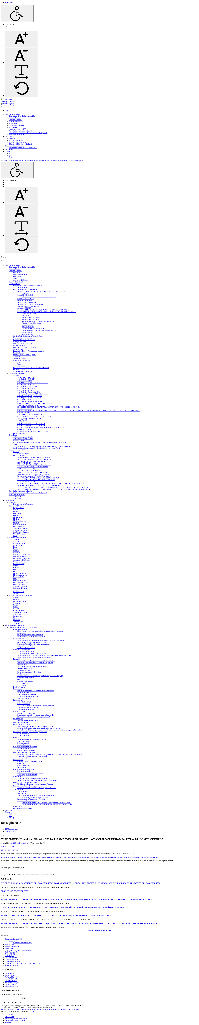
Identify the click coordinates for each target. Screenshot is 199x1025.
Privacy (3, 1009)
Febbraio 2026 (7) (11, 977)
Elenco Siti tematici (23, 1009)
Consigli (13, 941)
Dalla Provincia (11, 952)
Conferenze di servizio (13, 961)
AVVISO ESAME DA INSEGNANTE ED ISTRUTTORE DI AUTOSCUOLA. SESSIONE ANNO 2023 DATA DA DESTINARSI (56, 915)
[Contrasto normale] (6, 26)
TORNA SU (9, 2)
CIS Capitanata (11, 958)
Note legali (11, 1009)
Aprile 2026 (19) (10, 973)
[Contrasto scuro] (6, 28)
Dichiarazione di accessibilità (41, 1009)
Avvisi (9, 948)
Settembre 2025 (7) (11, 986)
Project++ (34, 1011)
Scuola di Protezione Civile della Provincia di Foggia (23, 963)
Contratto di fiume (12, 959)
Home (7, 828)
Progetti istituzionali (12, 946)
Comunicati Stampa (13, 939)
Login (7, 110)
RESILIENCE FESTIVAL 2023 (14, 891)
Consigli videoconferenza (22, 943)
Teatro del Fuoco (11, 965)
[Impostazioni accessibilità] (17, 13)
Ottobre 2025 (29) (11, 984)
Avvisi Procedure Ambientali (19, 843)
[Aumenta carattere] (21, 39)
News (9, 944)
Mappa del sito (74, 1009)
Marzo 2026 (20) (10, 975)
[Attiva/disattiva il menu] (1, 260)
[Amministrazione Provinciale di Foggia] (42, 160)
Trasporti (10, 954)
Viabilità (9, 956)
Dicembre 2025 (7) (11, 981)
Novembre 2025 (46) (12, 983)
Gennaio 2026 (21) (11, 979)
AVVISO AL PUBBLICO (9, 846)
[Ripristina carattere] (21, 88)
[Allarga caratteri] (21, 72)
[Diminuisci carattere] (21, 55)
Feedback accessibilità (59, 1009)
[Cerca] (1, 256)
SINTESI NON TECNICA (10, 850)
